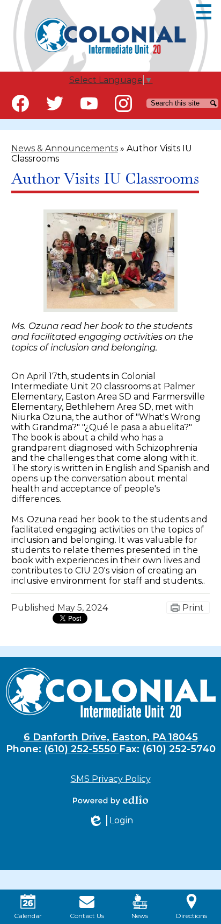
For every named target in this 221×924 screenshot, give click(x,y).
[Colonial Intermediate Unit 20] (110, 36)
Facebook (20, 103)
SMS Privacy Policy (111, 779)
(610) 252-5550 (81, 749)
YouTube (89, 103)
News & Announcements (64, 148)
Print (193, 608)
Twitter (55, 103)
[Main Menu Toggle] (204, 12)
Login (110, 820)
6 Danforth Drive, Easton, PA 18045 (111, 737)
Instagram (123, 103)
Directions (191, 916)
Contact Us (87, 916)
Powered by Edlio (110, 800)
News (139, 916)
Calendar (28, 916)
